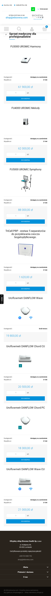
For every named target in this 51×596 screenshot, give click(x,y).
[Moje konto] (32, 28)
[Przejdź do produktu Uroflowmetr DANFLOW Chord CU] (25, 360)
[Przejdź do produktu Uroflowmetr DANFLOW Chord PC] (25, 421)
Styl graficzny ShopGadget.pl (13, 592)
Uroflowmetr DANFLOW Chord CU (25, 346)
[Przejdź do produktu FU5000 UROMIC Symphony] (25, 183)
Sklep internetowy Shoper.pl (34, 592)
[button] (6, 28)
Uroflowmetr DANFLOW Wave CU (25, 469)
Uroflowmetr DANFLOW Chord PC (25, 407)
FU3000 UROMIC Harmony (25, 46)
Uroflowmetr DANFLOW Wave (25, 298)
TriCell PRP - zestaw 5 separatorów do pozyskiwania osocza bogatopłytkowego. (25, 234)
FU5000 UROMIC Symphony (25, 169)
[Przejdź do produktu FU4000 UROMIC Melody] (25, 121)
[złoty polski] (33, 9)
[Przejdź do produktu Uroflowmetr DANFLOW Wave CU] (25, 482)
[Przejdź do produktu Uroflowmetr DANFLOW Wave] (25, 311)
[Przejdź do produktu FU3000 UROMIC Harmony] (25, 60)
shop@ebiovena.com (17, 17)
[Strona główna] (38, 16)
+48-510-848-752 (25, 556)
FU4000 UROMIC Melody (26, 108)
